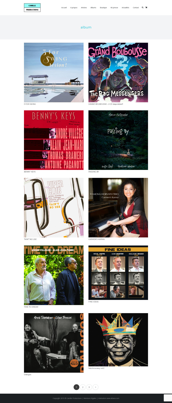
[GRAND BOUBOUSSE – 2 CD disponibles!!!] (118, 72)
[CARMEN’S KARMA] (118, 207)
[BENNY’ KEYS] (54, 140)
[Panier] (146, 7)
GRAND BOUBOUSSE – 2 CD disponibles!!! (105, 104)
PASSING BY (93, 172)
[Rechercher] (142, 7)
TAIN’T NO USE (30, 239)
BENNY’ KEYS (30, 172)
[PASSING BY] (118, 140)
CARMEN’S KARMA (96, 239)
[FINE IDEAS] (118, 272)
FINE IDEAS (93, 302)
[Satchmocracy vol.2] (118, 339)
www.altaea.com (113, 398)
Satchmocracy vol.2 (96, 368)
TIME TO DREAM (31, 307)
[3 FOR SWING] (54, 72)
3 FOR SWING (30, 104)
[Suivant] (95, 387)
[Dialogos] (54, 343)
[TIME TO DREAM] (54, 275)
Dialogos (27, 375)
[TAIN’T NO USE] (54, 207)
